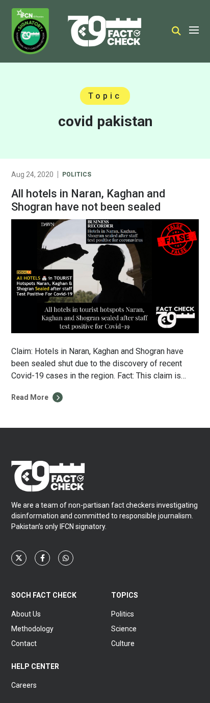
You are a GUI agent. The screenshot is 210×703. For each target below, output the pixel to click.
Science (124, 629)
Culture (123, 643)
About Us (26, 614)
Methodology (32, 629)
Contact (24, 643)
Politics (76, 174)
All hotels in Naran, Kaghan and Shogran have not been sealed (88, 200)
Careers (24, 685)
